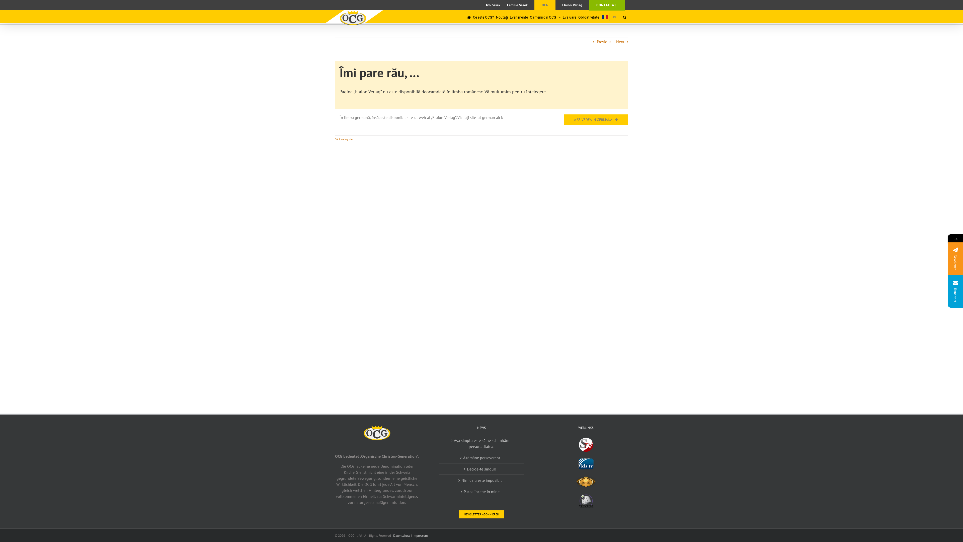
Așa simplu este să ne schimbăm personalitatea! (481, 443)
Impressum (420, 535)
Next (620, 41)
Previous (604, 41)
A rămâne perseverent (481, 457)
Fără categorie (344, 139)
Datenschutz (401, 535)
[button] (624, 17)
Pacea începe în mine (482, 491)
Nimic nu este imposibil (481, 480)
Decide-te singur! (481, 468)
